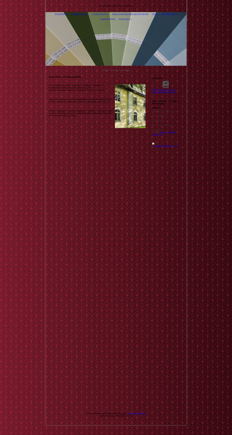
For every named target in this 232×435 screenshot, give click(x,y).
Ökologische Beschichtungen (130, 14)
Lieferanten (107, 19)
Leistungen (99, 14)
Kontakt (124, 19)
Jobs (154, 14)
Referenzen (168, 14)
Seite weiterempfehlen (136, 413)
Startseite (61, 14)
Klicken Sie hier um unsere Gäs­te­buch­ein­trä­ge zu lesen (163, 91)
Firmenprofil (79, 14)
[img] (116, 39)
